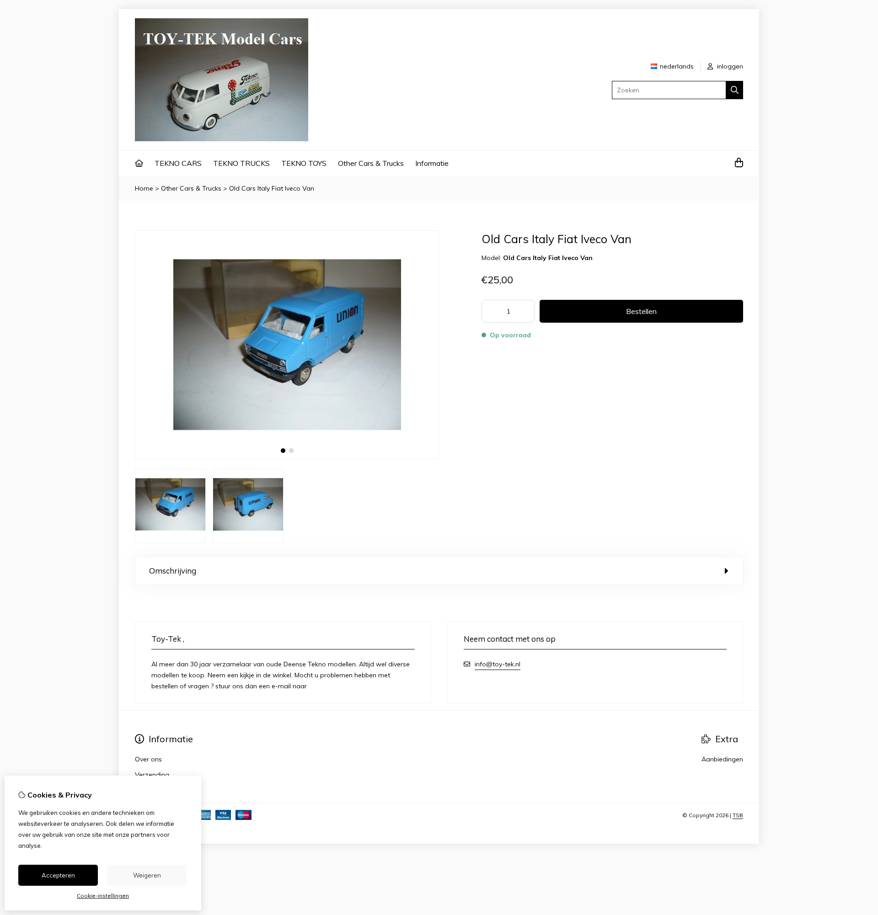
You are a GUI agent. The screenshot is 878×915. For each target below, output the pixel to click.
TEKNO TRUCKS (241, 163)
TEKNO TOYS (304, 163)
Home (144, 188)
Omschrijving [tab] (172, 570)
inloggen (729, 66)
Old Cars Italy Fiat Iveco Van (271, 188)
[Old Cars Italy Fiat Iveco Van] (287, 456)
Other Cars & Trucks (371, 163)
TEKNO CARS (178, 163)
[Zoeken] (734, 90)
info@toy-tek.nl (497, 664)
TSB (738, 815)
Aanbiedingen (722, 759)
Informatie (432, 163)
